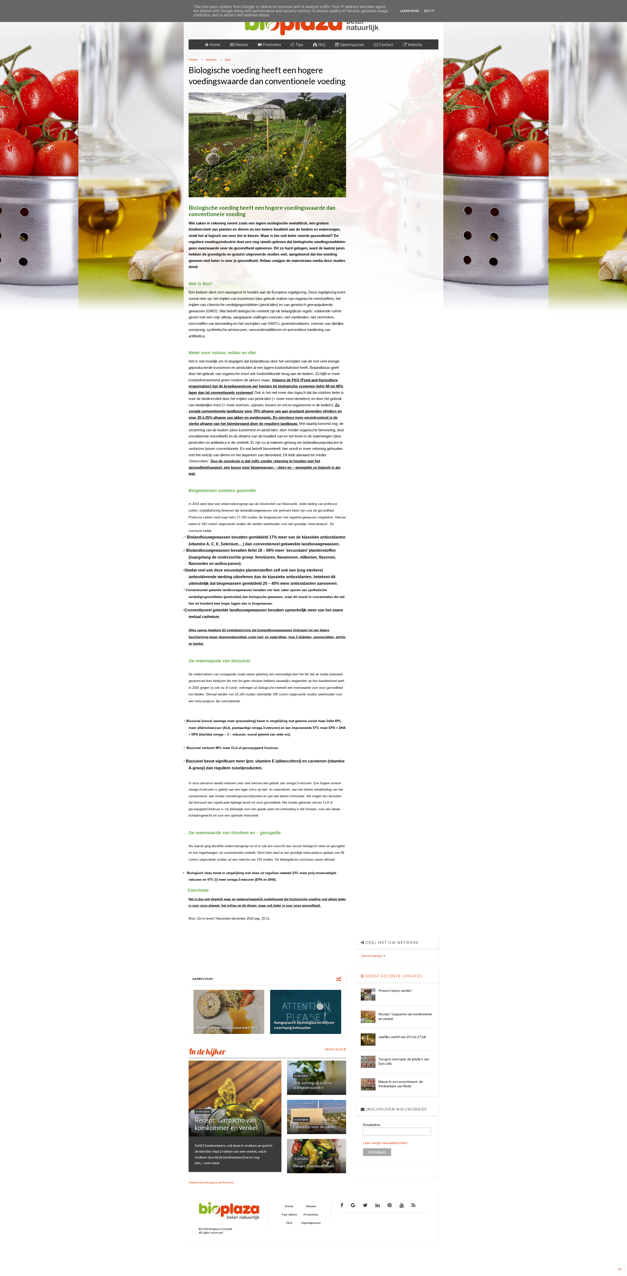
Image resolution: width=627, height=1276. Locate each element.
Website (414, 44)
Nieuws (241, 44)
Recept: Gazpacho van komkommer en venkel (226, 1124)
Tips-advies (289, 1214)
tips (228, 59)
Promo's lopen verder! (395, 990)
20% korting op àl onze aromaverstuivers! (312, 1085)
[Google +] (353, 1205)
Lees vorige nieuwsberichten (385, 1143)
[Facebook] (341, 1205)
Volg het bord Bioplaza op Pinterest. (211, 1182)
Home (214, 44)
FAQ (321, 44)
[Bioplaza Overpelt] (313, 33)
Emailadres (371, 1125)
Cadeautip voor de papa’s (314, 1126)
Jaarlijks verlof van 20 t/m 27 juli (402, 1037)
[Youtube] (401, 1205)
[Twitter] (365, 1205)
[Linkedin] (377, 1205)
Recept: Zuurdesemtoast (314, 1165)
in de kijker (203, 1111)
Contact (385, 44)
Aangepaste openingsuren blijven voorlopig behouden (304, 1025)
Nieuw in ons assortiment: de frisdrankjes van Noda (400, 1083)
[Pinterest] (389, 1205)
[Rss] (413, 1205)
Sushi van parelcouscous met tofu (227, 1027)
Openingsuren (351, 44)
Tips (298, 44)
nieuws (211, 59)
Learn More (409, 11)
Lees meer (212, 1163)
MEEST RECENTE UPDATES (393, 976)
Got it (429, 11)
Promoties (271, 44)
